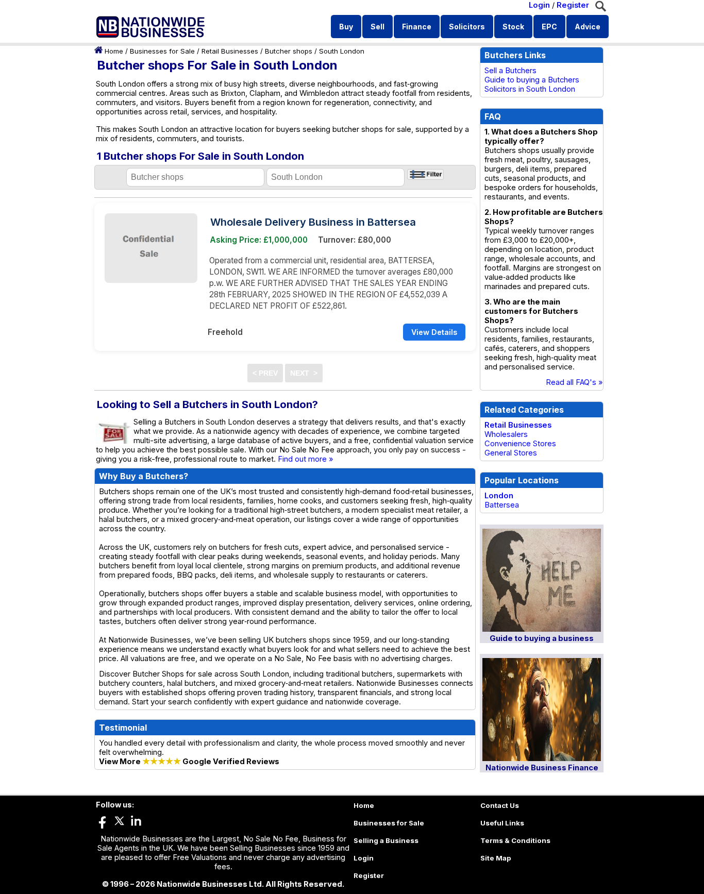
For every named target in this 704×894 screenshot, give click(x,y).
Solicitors (467, 26)
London (498, 495)
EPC (549, 26)
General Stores (510, 453)
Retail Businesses (230, 51)
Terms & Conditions (515, 840)
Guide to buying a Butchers (531, 80)
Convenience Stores (520, 443)
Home (114, 51)
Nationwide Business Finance (541, 767)
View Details (434, 332)
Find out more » (305, 459)
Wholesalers (506, 434)
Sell (377, 26)
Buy (346, 26)
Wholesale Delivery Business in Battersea (313, 222)
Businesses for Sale (162, 51)
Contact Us (499, 805)
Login (539, 5)
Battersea (501, 505)
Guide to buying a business (542, 638)
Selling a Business (386, 840)
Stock (513, 26)
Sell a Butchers (510, 70)
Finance (416, 26)
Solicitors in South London (529, 89)
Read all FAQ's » (574, 382)
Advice (587, 26)
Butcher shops (288, 51)
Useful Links (502, 823)
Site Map (495, 858)
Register (573, 5)
